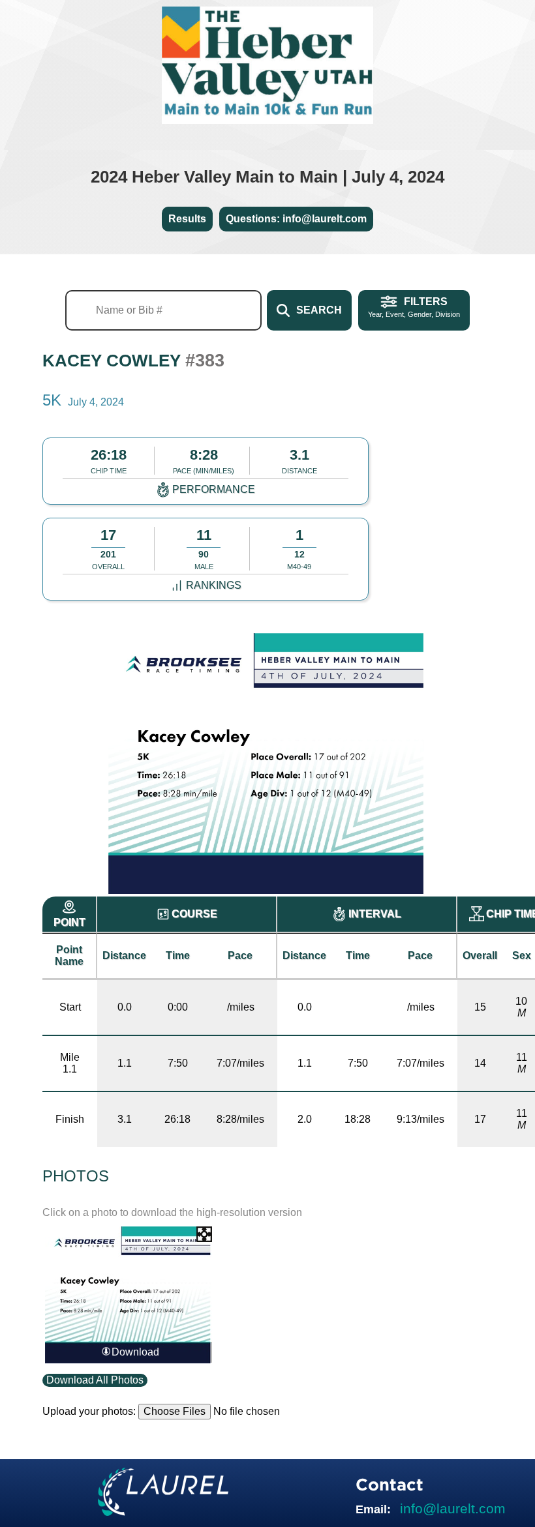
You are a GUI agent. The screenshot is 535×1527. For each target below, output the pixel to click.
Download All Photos (95, 1380)
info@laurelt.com (453, 1508)
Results (187, 218)
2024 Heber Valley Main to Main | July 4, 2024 (267, 177)
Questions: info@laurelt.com (296, 218)
